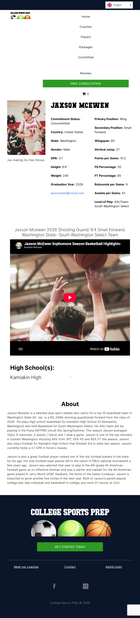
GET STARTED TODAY (70, 547)
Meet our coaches (26, 567)
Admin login (114, 567)
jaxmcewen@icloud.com (67, 193)
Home (86, 16)
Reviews (85, 73)
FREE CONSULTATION (86, 83)
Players (86, 37)
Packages (85, 47)
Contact (70, 567)
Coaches (86, 27)
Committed (86, 57)
